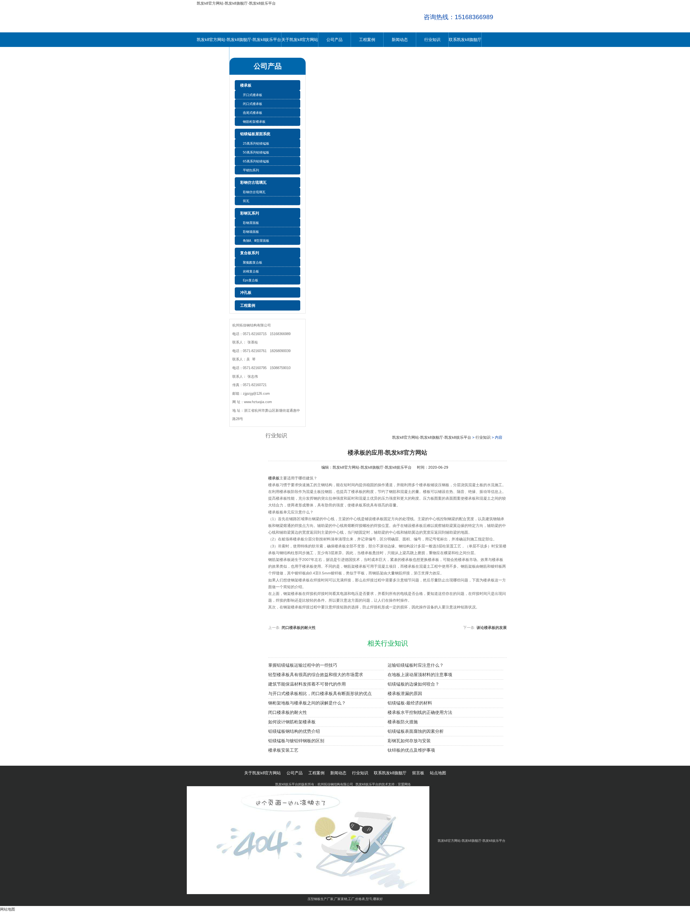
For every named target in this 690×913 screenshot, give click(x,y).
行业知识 (432, 39)
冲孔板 (245, 292)
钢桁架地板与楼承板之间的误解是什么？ (307, 703)
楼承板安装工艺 (283, 750)
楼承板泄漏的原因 (405, 693)
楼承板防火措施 (403, 722)
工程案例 (367, 39)
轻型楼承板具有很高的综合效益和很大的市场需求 (315, 674)
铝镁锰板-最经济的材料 (410, 703)
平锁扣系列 (251, 170)
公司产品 (334, 39)
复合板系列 (249, 253)
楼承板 (245, 85)
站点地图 (438, 773)
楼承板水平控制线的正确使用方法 (420, 712)
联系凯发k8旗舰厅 (465, 39)
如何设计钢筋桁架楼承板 (292, 722)
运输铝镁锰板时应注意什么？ (416, 665)
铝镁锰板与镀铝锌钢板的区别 (296, 740)
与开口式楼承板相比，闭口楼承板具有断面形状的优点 (320, 693)
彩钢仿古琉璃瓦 (253, 182)
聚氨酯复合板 (252, 262)
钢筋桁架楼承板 (254, 122)
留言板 (213, 54)
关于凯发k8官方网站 (299, 39)
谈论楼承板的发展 (492, 627)
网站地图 (7, 909)
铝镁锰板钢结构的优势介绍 (294, 731)
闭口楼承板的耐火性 (299, 627)
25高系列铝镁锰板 (256, 143)
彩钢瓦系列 (249, 213)
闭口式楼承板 (252, 104)
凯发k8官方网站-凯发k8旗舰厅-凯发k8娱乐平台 (236, 3)
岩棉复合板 (251, 271)
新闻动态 (400, 39)
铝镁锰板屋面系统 (255, 134)
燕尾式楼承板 (252, 113)
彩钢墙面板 (251, 232)
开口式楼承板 (252, 95)
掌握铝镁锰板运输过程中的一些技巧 (302, 665)
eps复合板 (250, 280)
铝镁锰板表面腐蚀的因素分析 (416, 731)
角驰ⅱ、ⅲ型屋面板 (256, 241)
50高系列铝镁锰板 (256, 152)
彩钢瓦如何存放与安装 (409, 740)
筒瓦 (246, 201)
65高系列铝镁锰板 (256, 161)
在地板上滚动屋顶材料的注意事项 (420, 674)
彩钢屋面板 (251, 223)
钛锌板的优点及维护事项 (411, 750)
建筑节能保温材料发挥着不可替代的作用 (307, 684)
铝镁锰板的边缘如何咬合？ (413, 684)
